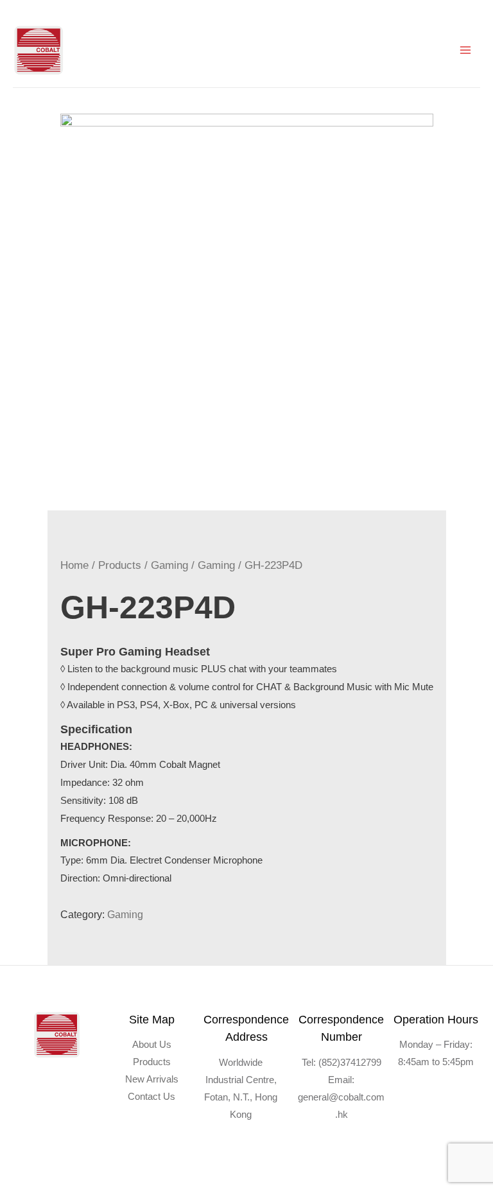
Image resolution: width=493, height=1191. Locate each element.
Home (74, 565)
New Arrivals (151, 1079)
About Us (151, 1044)
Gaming (169, 565)
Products (119, 565)
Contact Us (151, 1096)
